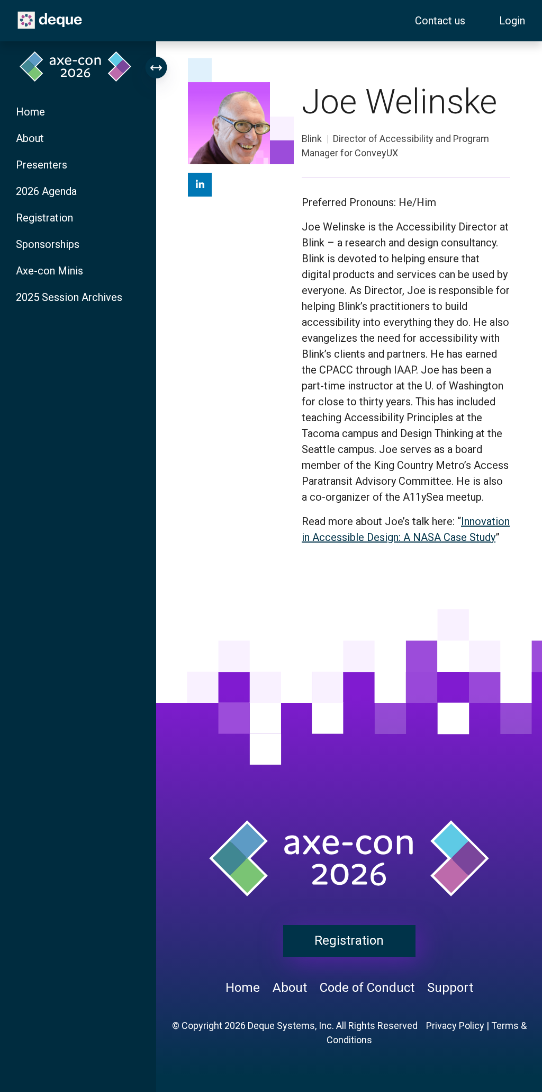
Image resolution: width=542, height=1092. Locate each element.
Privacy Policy (455, 1025)
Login (512, 20)
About (30, 138)
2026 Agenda (46, 191)
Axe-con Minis (49, 270)
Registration (44, 217)
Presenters (41, 164)
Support (450, 987)
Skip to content (9, 6)
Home (30, 111)
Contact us (440, 20)
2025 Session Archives (69, 297)
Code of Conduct (367, 987)
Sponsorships (47, 244)
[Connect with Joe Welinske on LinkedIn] (200, 185)
